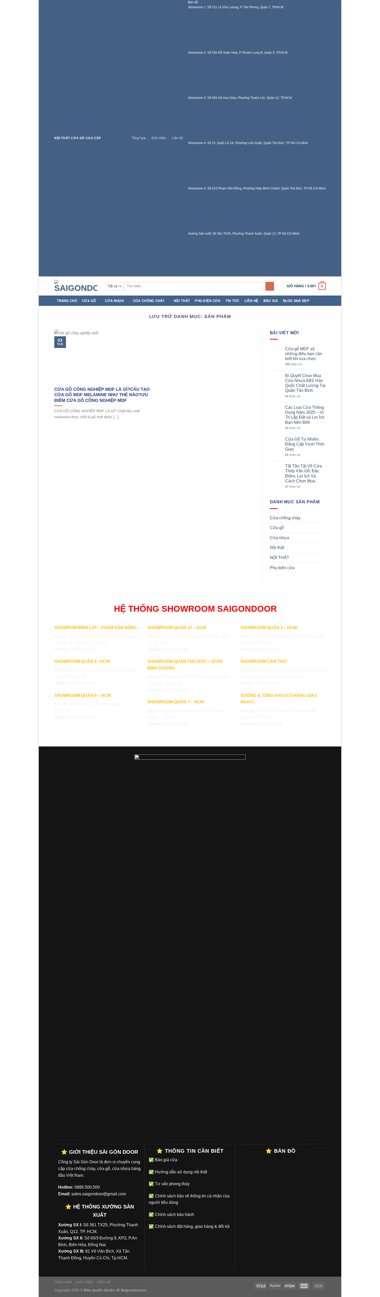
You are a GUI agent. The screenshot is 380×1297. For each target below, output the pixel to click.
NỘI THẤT (279, 557)
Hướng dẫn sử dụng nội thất (180, 1172)
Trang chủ (67, 301)
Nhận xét (293, 364)
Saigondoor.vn (134, 1290)
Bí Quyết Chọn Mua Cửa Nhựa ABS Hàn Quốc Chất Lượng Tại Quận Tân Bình (305, 383)
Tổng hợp (138, 138)
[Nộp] (269, 286)
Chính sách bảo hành (174, 1214)
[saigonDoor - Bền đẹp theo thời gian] (75, 286)
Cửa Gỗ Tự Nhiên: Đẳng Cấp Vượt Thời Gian (304, 444)
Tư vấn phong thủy (171, 1184)
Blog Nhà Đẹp (296, 301)
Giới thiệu (158, 138)
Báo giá (270, 301)
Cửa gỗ (89, 301)
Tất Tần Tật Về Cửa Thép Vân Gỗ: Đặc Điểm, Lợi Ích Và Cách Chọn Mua (303, 473)
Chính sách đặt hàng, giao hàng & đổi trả (192, 1226)
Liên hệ (177, 138)
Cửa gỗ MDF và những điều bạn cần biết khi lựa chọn (303, 354)
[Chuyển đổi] (324, 518)
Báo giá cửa (165, 1160)
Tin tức (232, 301)
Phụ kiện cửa (207, 301)
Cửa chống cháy (149, 301)
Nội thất (182, 301)
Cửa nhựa (114, 301)
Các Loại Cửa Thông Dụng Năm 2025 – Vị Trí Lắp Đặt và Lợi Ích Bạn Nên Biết (304, 415)
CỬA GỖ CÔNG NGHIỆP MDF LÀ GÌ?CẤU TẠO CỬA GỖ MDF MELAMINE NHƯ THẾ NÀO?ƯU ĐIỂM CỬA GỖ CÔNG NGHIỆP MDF (102, 395)
